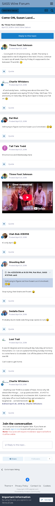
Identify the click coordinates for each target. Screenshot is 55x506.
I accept (47, 500)
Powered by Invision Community (27, 491)
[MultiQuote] (4, 71)
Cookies (47, 486)
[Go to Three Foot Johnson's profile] (4, 47)
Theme (8, 486)
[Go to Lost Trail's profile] (4, 341)
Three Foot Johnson (14, 25)
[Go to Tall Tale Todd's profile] (4, 148)
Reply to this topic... (16, 445)
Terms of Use (7, 502)
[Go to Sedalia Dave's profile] (4, 313)
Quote (11, 71)
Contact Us (35, 486)
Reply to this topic (27, 36)
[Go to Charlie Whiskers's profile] (4, 83)
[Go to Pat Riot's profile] (4, 119)
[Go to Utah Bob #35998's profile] (4, 235)
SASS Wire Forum (16, 4)
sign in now (15, 429)
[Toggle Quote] (6, 272)
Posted (18, 48)
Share (14, 459)
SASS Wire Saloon (23, 27)
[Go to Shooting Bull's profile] (4, 264)
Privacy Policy (21, 486)
